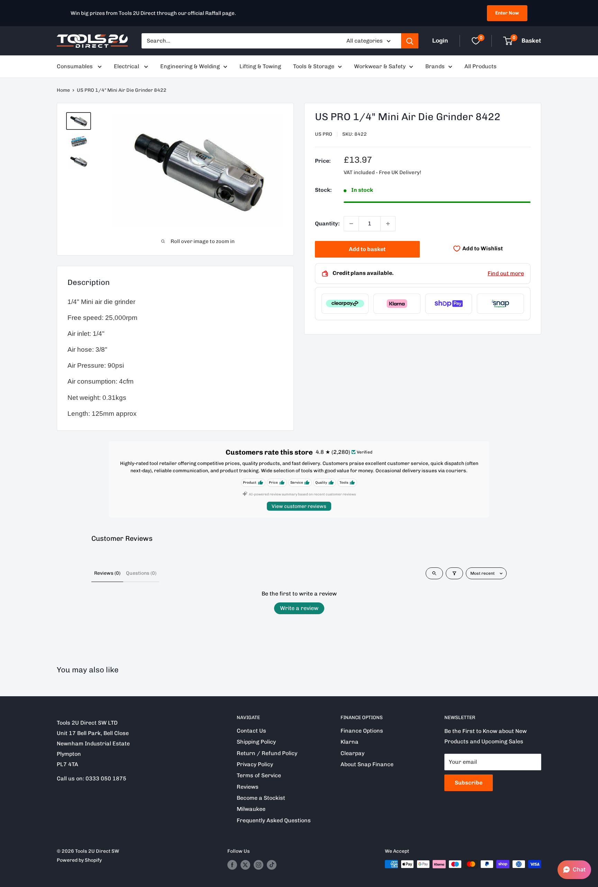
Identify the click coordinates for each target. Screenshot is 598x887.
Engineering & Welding (190, 66)
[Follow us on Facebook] (232, 865)
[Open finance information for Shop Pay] (448, 304)
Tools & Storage (313, 66)
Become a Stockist (261, 798)
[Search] (409, 40)
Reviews (248, 786)
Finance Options (362, 730)
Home (63, 90)
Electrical (127, 66)
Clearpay (352, 753)
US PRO (323, 134)
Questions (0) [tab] (141, 573)
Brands (435, 66)
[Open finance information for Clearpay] (345, 304)
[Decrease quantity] (351, 223)
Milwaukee (251, 809)
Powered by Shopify (79, 860)
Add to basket (367, 249)
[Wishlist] (476, 41)
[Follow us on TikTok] (272, 865)
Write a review (299, 608)
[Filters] (454, 573)
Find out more (506, 273)
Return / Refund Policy (267, 753)
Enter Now (507, 13)
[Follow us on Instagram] (258, 865)
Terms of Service (259, 775)
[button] (574, 869)
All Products (480, 66)
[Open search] (434, 573)
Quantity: (327, 223)
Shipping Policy (256, 741)
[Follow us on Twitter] (245, 865)
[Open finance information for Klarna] (396, 304)
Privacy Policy (255, 764)
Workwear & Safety (380, 66)
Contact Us (251, 730)
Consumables (75, 66)
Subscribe (468, 782)
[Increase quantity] (388, 223)
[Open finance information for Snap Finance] (500, 304)
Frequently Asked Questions (274, 820)
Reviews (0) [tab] (107, 573)
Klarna (350, 741)
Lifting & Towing (260, 66)
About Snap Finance (367, 764)
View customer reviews (299, 506)
